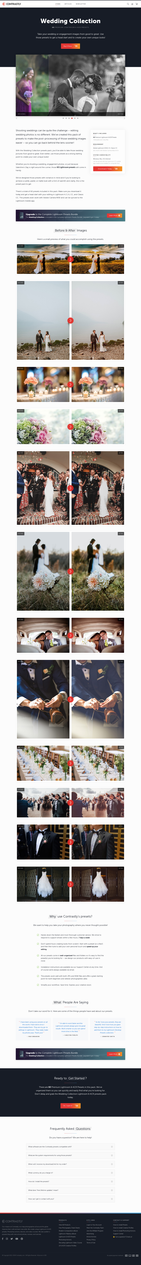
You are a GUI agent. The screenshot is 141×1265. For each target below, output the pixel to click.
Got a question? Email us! (123, 1245)
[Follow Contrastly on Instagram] (8, 1247)
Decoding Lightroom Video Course (70, 1250)
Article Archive (91, 1244)
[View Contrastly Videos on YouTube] (17, 1247)
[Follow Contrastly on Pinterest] (23, 1247)
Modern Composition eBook (68, 1239)
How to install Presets (120, 1233)
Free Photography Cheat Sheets (69, 1236)
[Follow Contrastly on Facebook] (3, 1247)
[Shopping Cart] (136, 4)
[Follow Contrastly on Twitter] (13, 1247)
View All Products (64, 1233)
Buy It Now (70, 46)
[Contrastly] (11, 3)
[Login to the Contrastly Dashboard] (132, 4)
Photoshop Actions (65, 1247)
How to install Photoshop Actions (124, 1239)
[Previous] (17, 118)
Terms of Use (91, 1250)
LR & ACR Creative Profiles (67, 1253)
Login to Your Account (94, 1233)
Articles (68, 4)
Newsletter (81, 4)
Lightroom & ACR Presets (67, 1244)
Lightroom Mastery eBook (67, 1242)
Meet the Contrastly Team (95, 1236)
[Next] (124, 118)
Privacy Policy (91, 1247)
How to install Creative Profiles (123, 1236)
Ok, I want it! (70, 1113)
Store (58, 4)
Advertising (90, 1242)
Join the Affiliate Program (95, 1239)
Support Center (118, 1242)
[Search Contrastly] (128, 4)
